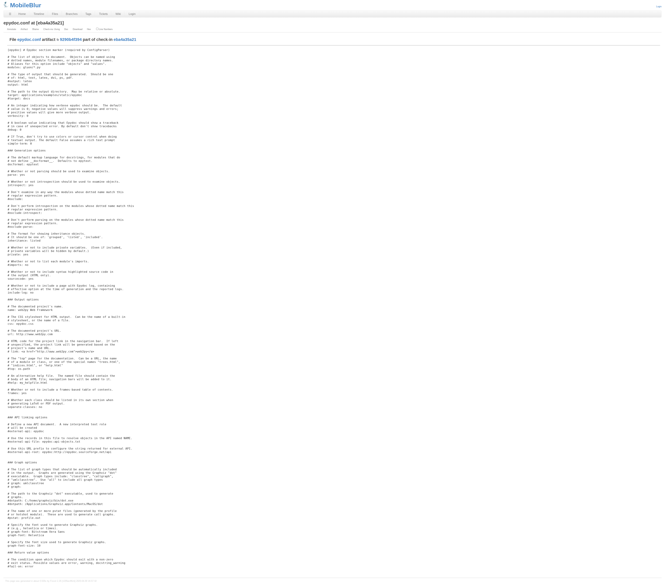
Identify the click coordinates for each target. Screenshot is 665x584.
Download (77, 29)
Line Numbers (106, 29)
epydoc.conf (29, 39)
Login (659, 6)
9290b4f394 (71, 39)
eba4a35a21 (125, 39)
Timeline (39, 13)
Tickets (103, 13)
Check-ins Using (51, 29)
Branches (72, 13)
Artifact (24, 29)
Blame (35, 29)
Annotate (11, 29)
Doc (66, 29)
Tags (88, 13)
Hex (89, 29)
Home (22, 13)
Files (55, 13)
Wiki (118, 13)
